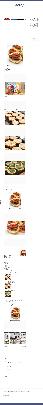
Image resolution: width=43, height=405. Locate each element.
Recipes (5, 13)
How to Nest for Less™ (21, 5)
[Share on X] (0, 204)
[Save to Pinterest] (0, 202)
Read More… (35, 27)
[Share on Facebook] (0, 203)
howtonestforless (8, 366)
